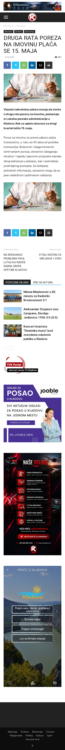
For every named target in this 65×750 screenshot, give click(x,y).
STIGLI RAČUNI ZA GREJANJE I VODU (50, 256)
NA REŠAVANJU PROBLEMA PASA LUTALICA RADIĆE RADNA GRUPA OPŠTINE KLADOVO (15, 262)
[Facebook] (7, 65)
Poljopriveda (16, 735)
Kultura (40, 735)
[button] (6, 17)
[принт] (48, 65)
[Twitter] (15, 65)
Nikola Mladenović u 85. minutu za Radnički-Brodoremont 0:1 (39, 296)
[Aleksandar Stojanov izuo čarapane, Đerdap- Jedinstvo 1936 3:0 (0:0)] (13, 313)
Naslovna (8, 25)
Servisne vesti (33, 739)
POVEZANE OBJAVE (17, 282)
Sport (49, 735)
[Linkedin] (32, 65)
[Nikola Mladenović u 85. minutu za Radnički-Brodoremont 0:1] (13, 296)
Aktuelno (20, 25)
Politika (29, 735)
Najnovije (12, 731)
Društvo (18, 31)
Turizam (50, 731)
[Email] (40, 65)
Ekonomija (29, 31)
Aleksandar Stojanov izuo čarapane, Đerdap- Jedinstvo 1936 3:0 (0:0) (40, 313)
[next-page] (11, 348)
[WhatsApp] (23, 65)
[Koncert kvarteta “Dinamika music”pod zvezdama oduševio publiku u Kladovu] (13, 330)
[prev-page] (6, 348)
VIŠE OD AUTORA (43, 282)
